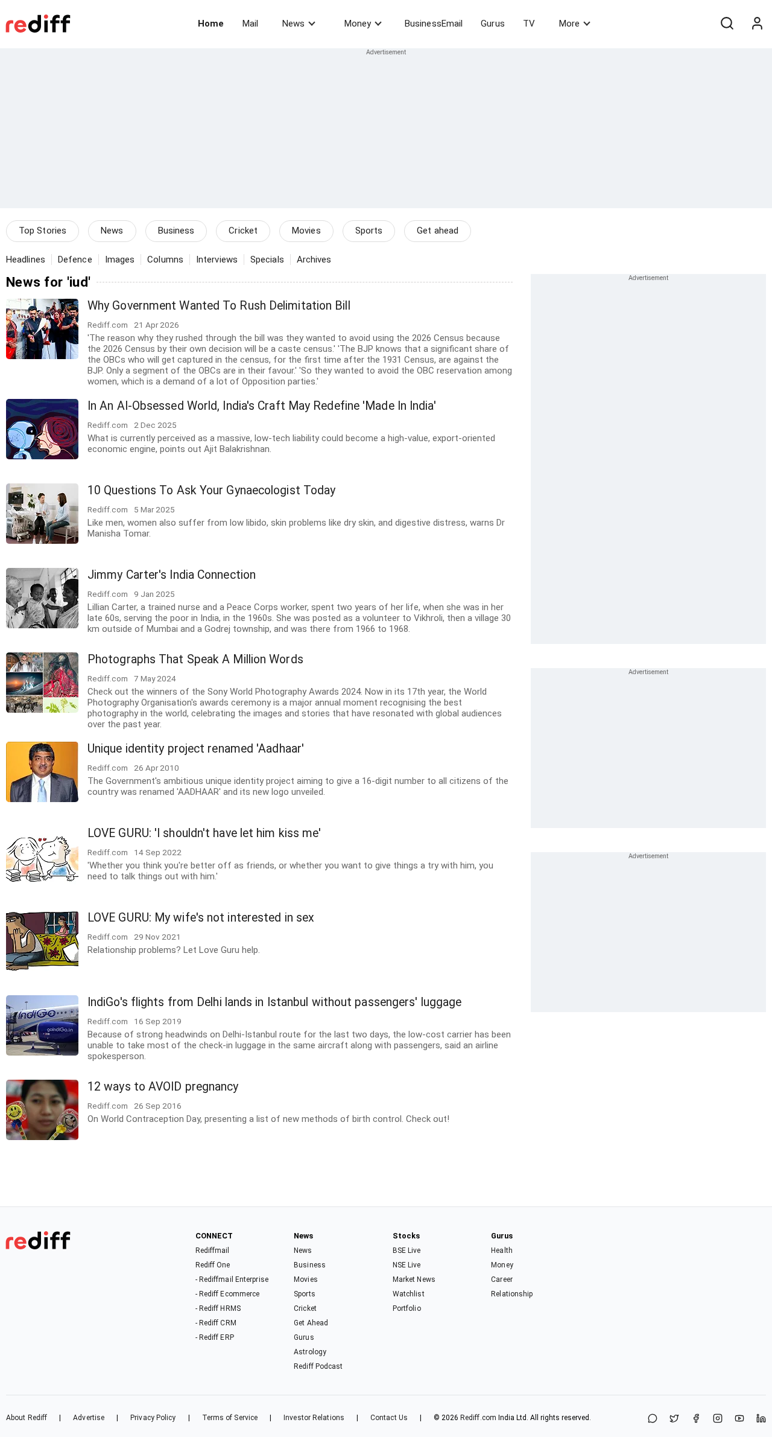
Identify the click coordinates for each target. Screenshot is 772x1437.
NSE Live (407, 1265)
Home (211, 23)
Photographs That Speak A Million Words (195, 659)
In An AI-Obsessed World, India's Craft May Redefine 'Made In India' (261, 406)
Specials (267, 259)
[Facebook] (696, 1419)
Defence (75, 259)
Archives (314, 259)
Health (502, 1250)
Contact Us (389, 1417)
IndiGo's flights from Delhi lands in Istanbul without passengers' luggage (274, 1002)
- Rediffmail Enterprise (231, 1279)
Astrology (310, 1352)
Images (120, 259)
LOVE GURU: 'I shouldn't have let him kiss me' (204, 833)
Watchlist (409, 1294)
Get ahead (437, 230)
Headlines (25, 259)
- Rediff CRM (215, 1323)
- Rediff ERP (214, 1337)
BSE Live (407, 1250)
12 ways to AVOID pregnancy (163, 1087)
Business (176, 230)
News (293, 23)
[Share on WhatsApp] (652, 1419)
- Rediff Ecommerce (227, 1294)
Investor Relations (313, 1417)
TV (529, 23)
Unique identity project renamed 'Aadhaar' (195, 749)
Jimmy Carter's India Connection (171, 575)
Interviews (217, 259)
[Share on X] (674, 1419)
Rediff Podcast (318, 1366)
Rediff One (212, 1265)
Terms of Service (230, 1417)
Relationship (512, 1294)
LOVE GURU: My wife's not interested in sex (200, 918)
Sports (369, 230)
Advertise (88, 1417)
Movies (306, 230)
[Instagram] (718, 1419)
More (569, 23)
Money (357, 23)
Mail (250, 23)
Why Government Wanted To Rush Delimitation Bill (218, 306)
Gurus (493, 23)
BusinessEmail (434, 23)
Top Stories (42, 230)
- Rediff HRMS (218, 1308)
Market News (414, 1279)
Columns (165, 259)
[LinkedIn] (761, 1419)
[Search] (727, 23)
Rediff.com (478, 1417)
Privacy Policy (153, 1417)
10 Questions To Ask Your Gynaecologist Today (211, 490)
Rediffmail (212, 1250)
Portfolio (407, 1308)
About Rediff (26, 1417)
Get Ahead (311, 1323)
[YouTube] (739, 1419)
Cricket (243, 230)
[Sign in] (757, 23)
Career (502, 1279)
